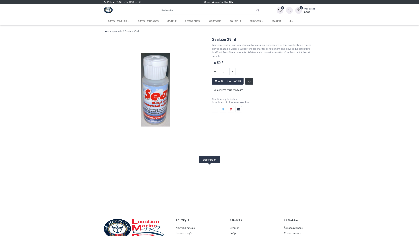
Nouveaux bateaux (185, 227)
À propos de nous (293, 227)
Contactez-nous (292, 233)
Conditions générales (224, 99)
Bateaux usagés (184, 233)
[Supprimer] (215, 71)
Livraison (234, 227)
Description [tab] (209, 159)
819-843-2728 (132, 1)
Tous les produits (113, 31)
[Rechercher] (258, 10)
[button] (305, 10)
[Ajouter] (233, 71)
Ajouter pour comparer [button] (230, 90)
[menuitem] (148, 21)
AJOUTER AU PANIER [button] (229, 81)
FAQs (233, 233)
